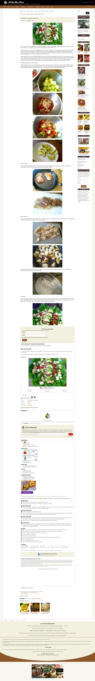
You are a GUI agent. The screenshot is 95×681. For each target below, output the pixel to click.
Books (9, 6)
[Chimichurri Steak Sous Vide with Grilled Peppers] (87, 127)
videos (44, 651)
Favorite (25, 394)
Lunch (29, 400)
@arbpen (46, 554)
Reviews (42, 6)
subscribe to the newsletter (56, 564)
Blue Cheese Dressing (27, 446)
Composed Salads (26, 591)
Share (51, 387)
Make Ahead (31, 591)
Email (78, 178)
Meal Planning (30, 6)
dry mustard (30, 476)
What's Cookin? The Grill (82, 161)
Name (78, 181)
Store (13, 6)
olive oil (29, 462)
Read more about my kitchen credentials (28, 564)
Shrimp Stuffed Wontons (24, 593)
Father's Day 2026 (81, 164)
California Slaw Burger (80, 52)
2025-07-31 (30, 404)
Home (5, 6)
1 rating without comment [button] (36, 598)
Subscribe (83, 186)
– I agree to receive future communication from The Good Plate (35, 337)
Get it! (24, 340)
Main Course (32, 400)
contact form (62, 432)
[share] (54, 665)
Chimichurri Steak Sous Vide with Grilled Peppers (35, 613)
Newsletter (37, 6)
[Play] (60, 674)
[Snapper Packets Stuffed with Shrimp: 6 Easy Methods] (87, 117)
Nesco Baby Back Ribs (80, 62)
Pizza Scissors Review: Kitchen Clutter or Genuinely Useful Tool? (83, 153)
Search (79, 10)
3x (28, 442)
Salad (37, 400)
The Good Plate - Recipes (16, 2)
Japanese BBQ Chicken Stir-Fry (80, 131)
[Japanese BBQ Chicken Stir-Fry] (80, 127)
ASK (71, 434)
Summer (37, 591)
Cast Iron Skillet (47, 420)
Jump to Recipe (25, 20)
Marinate (34, 591)
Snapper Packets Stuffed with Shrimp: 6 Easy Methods (24, 613)
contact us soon (45, 566)
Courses (47, 6)
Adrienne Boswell (28, 398)
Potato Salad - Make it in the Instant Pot (86, 52)
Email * (23, 335)
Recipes (17, 6)
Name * (23, 332)
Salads (24, 14)
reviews (41, 564)
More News (79, 167)
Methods (23, 6)
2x (26, 442)
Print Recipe (32, 20)
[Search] (87, 13)
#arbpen (53, 554)
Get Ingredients (27, 492)
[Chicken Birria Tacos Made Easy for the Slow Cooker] (80, 117)
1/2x (22, 442)
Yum (54, 387)
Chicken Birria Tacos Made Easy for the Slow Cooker (80, 122)
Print (42, 387)
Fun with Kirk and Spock (83, 144)
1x (24, 442)
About (52, 6)
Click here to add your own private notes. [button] (29, 407)
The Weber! (41, 591)
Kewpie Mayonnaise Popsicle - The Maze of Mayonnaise (29, 592)
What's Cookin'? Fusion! (81, 158)
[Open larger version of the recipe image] (47, 372)
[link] (33, 666)
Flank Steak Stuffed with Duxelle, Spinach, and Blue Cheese (43, 666)
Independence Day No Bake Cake (86, 62)
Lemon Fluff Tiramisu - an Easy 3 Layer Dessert (45, 613)
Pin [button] (47, 387)
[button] (88, 6)
